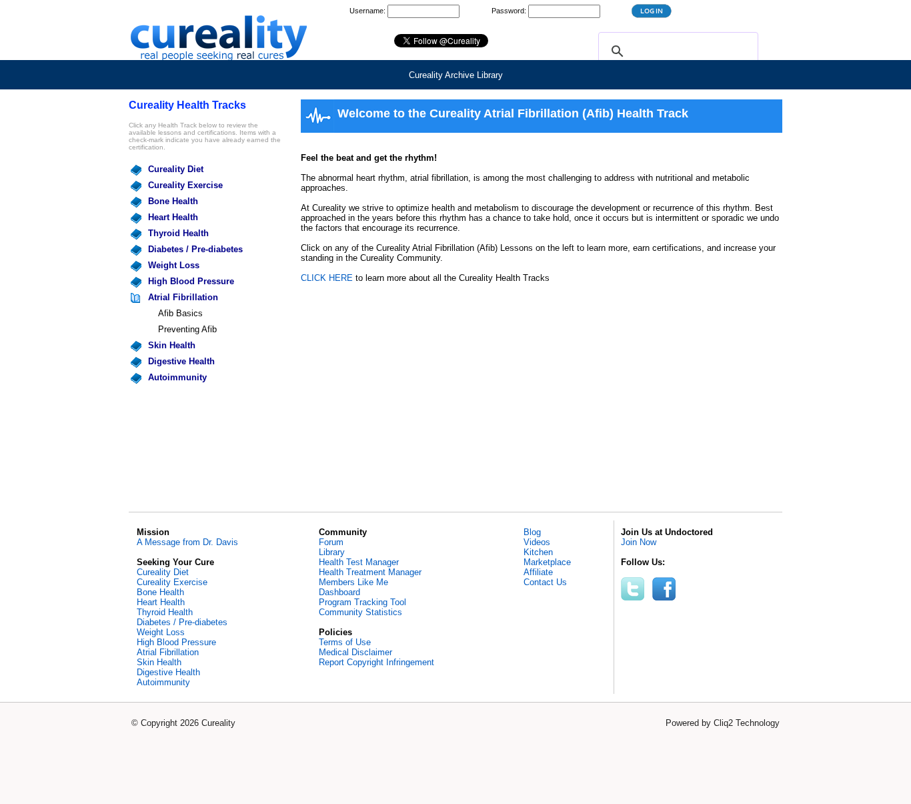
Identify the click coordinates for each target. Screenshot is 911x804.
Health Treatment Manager (370, 572)
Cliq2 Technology (747, 723)
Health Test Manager (359, 562)
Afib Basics (180, 313)
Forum (331, 542)
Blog (532, 532)
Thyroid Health (178, 233)
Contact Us (545, 582)
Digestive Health (181, 361)
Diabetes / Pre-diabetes (195, 249)
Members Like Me (353, 582)
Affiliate (538, 572)
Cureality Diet (175, 169)
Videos (537, 542)
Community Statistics (360, 612)
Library (332, 552)
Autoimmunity (177, 377)
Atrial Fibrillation (183, 297)
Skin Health (171, 345)
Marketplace (547, 562)
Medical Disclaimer (355, 652)
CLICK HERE (327, 278)
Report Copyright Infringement (376, 662)
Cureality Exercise (185, 185)
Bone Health (173, 201)
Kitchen (538, 552)
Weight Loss (173, 265)
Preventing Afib (187, 329)
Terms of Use (345, 642)
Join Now (638, 542)
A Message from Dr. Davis (187, 542)
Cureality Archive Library (456, 75)
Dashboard (339, 592)
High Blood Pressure (191, 281)
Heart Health (173, 217)
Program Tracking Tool (362, 602)
